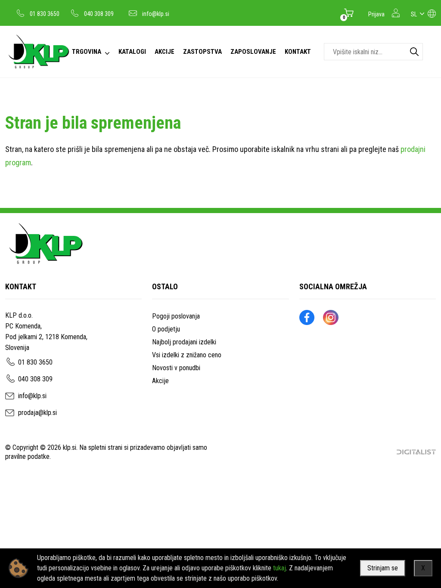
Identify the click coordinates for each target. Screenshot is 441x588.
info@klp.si (155, 13)
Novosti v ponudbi (176, 368)
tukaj (279, 568)
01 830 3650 (44, 13)
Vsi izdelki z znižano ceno (186, 355)
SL (414, 14)
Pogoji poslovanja (176, 316)
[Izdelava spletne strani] (416, 452)
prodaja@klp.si (37, 413)
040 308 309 (99, 13)
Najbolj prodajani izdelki (184, 342)
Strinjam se (382, 568)
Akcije (160, 381)
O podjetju (166, 329)
